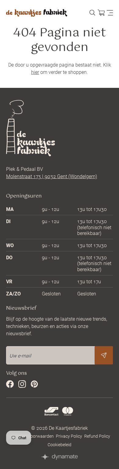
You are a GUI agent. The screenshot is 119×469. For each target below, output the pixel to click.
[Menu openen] (110, 13)
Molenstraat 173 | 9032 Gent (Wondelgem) (51, 176)
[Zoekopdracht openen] (92, 13)
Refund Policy (97, 436)
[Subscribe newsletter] (104, 355)
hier (35, 72)
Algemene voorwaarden (31, 436)
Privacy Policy (69, 436)
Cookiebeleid (59, 444)
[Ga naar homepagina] (36, 12)
